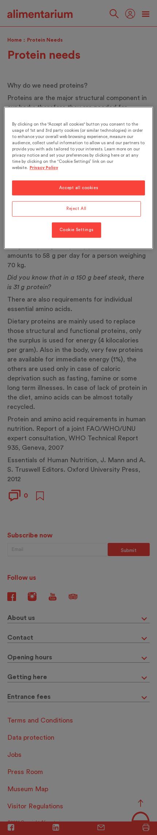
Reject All (76, 209)
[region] (78, 178)
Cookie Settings (77, 230)
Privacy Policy (44, 168)
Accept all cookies (78, 188)
